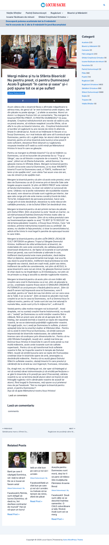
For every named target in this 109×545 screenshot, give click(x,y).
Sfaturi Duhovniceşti (16, 93)
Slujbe (84, 96)
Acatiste (85, 42)
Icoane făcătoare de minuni (93, 61)
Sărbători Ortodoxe (90, 88)
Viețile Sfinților (88, 104)
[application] (62, 13)
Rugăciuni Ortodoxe (90, 84)
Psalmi (84, 77)
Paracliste (86, 65)
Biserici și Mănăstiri (90, 46)
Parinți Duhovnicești (90, 69)
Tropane (85, 100)
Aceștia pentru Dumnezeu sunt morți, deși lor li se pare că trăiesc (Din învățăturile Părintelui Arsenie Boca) (61, 477)
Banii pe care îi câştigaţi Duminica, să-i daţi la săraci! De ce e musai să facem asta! (17, 478)
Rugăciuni (86, 81)
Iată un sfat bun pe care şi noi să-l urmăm (39, 470)
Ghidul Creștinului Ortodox (93, 58)
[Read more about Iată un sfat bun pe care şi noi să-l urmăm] (39, 458)
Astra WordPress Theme (73, 540)
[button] (104, 5)
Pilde (84, 73)
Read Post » (13, 514)
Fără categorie (87, 54)
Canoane (85, 50)
